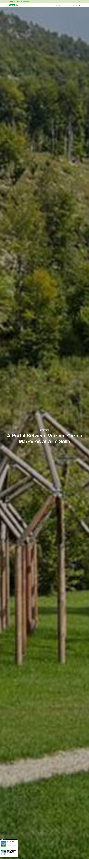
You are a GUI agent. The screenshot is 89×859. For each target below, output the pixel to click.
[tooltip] (70, 1)
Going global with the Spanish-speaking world (11, 851)
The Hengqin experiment (10, 842)
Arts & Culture (44, 430)
